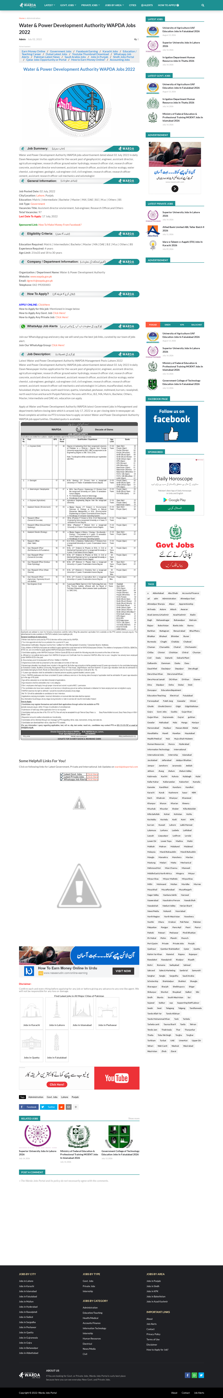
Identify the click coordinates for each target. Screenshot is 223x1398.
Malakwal (188, 846)
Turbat (163, 1040)
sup (171, 1002)
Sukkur (162, 1002)
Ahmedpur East (187, 598)
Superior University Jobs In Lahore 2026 (37, 1153)
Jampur (150, 765)
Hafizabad (163, 722)
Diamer (197, 679)
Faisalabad (188, 695)
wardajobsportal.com (126, 766)
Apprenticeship (186, 604)
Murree (197, 884)
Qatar (186, 949)
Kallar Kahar (153, 781)
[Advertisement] (79, 976)
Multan (174, 884)
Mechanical (185, 862)
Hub (168, 738)
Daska (177, 663)
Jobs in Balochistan (156, 1296)
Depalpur (179, 668)
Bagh (149, 620)
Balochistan (163, 625)
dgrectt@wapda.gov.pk (40, 280)
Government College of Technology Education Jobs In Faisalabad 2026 (120, 1153)
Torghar (190, 1035)
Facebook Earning (87, 51)
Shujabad (176, 992)
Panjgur (164, 927)
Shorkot (164, 992)
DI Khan (185, 679)
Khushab (151, 808)
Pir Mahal (151, 938)
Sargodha (174, 975)
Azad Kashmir (179, 614)
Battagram (164, 631)
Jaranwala (176, 765)
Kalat (198, 776)
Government (38, 203)
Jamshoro (163, 765)
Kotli (174, 819)
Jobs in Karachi (26, 1286)
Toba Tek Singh (164, 1035)
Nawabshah (152, 905)
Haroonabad (153, 728)
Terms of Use (153, 1339)
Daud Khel (152, 668)
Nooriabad (180, 911)
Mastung (151, 862)
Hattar (195, 728)
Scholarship (152, 981)
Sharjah (165, 986)
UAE (172, 1040)
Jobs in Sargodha (27, 1322)
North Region (153, 916)
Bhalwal (163, 636)
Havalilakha (152, 733)
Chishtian (173, 652)
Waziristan (152, 1051)
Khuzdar (164, 808)
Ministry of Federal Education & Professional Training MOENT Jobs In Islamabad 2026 (79, 1154)
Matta (173, 862)
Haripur (195, 722)
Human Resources (155, 744)
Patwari (161, 932)
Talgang (181, 1008)
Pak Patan (184, 922)
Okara (161, 922)
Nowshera (189, 916)
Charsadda (164, 647)
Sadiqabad (174, 965)
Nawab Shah (189, 900)
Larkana (164, 830)
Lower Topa (166, 841)
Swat (159, 1008)
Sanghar (151, 975)
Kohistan (178, 814)
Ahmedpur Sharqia (156, 604)
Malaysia (151, 852)
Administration (33, 18)
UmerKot (183, 1040)
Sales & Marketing (167, 970)
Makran (162, 846)
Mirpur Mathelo (170, 878)
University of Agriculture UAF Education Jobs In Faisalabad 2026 (181, 29)
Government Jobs (60, 51)
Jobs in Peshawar (27, 1327)
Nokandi (167, 911)
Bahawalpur (179, 620)
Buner (186, 636)
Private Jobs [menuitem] (89, 5)
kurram (150, 825)
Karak (161, 792)
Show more (134, 1118)
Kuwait (162, 825)
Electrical (174, 695)
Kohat (167, 814)
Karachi (151, 792)
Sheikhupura (178, 986)
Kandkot (189, 787)
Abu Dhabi (173, 593)
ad (148, 598)
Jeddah (189, 765)
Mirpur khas (153, 878)
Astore (163, 609)
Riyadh (191, 959)
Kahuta (175, 776)
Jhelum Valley (185, 771)
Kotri (183, 819)
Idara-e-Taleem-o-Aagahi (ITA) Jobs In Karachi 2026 (183, 243)
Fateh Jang (168, 701)
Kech (149, 798)
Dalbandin (152, 663)
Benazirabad (179, 631)
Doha (171, 684)
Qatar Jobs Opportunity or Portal (46, 59)
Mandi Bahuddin (188, 852)
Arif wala (151, 609)
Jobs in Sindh (153, 1286)
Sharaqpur (152, 986)
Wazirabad (188, 1046)
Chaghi (163, 641)
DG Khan (173, 679)
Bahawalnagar (163, 620)
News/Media (153, 911)
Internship (173, 755)
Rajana (181, 954)
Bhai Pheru (195, 631)
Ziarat (173, 1051)
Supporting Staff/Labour (188, 1002)
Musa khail (152, 889)
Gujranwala (168, 717)
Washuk (175, 1046)
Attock (173, 609)
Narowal (185, 895)
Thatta (150, 1035)
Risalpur (180, 959)
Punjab (75, 1097)
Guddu (174, 711)
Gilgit (178, 706)
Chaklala (175, 641)
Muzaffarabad (168, 889)
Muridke (185, 884)
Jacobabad (152, 760)
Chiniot (161, 652)
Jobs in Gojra (25, 1342)
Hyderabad (184, 744)
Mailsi (190, 841)
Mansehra (163, 857)
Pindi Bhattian (189, 932)
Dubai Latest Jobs (56, 54)
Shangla (193, 981)
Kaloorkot (184, 781)
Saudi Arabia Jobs (75, 56)
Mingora (180, 873)
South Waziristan (175, 997)
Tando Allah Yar (154, 1013)
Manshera (176, 857)
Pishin (163, 938)
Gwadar (151, 722)
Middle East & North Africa (159, 873)
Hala (175, 722)
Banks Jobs (178, 625)
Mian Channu (171, 868)
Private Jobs (178, 943)
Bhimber (175, 636)
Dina (149, 684)
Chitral (185, 652)
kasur (184, 792)
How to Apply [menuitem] (167, 5)
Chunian (197, 652)
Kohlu (189, 814)
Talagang (170, 1008)
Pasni (188, 927)
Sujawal (150, 1002)
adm (156, 598)
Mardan (189, 857)
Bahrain (193, 620)
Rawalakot (152, 959)
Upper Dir (196, 1040)
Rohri (150, 965)
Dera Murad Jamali (156, 679)
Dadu (158, 657)
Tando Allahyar (173, 1013)
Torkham (151, 1040)
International (180, 749)
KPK (182, 325)
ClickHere (44, 304)
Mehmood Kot (154, 868)
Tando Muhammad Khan (158, 1019)
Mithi (149, 884)
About (150, 1319)
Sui (189, 997)
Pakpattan (152, 927)
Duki (190, 684)
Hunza (171, 744)
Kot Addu (151, 819)
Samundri (196, 970)
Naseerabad (152, 900)
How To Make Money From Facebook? (60, 224)
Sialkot (188, 992)
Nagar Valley (153, 895)
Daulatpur (166, 668)
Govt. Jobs (52, 1097)
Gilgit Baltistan (191, 706)
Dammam (165, 663)
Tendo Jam (152, 1029)
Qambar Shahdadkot (169, 949)
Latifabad (187, 830)
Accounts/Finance (190, 593)
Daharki (168, 657)
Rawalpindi (166, 959)
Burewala (151, 641)
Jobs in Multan (26, 1301)
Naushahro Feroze (171, 900)
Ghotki (150, 706)
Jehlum (150, 771)
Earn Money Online (33, 51)
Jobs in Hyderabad (28, 1306)
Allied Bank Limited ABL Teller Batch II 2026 (183, 228)
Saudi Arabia (188, 975)
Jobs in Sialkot (26, 1317)
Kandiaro (177, 787)
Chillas (150, 652)
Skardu (160, 997)
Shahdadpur (168, 981)
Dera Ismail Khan (175, 674)
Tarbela (186, 1019)
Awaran (184, 609)
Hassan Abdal (182, 728)
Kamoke (151, 787)
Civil (149, 657)
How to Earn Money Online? (88, 59)
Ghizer (193, 701)
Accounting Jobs (120, 59)
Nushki (150, 922)
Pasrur (198, 927)
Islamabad (187, 755)
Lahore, (40, 195)
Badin (193, 614)
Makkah (151, 846)
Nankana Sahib (170, 895)
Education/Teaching (156, 695)
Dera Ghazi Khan (155, 674)
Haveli (165, 733)
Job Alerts (152, 1324)
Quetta (197, 949)
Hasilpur (167, 728)
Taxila (182, 1024)
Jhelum (171, 771)
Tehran (193, 1024)
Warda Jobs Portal (47, 1392)
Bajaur (150, 625)
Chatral (177, 647)
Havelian (176, 733)
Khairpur (173, 798)
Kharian (174, 803)
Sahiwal (186, 965)
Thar (178, 1029)
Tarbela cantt (153, 1024)
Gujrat (181, 717)
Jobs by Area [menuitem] (113, 5)
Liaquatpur (163, 835)
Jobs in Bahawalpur (28, 1348)
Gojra (150, 711)
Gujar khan (187, 711)
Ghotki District (164, 706)
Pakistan (197, 922)
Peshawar (174, 932)
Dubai (181, 684)
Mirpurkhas (187, 878)
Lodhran (176, 835)
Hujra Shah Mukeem (183, 738)
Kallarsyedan (169, 781)
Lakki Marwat (186, 825)
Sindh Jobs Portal (123, 56)
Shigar (192, 986)
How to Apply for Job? (157, 1349)
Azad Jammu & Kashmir (158, 614)
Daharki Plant (183, 657)
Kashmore (173, 792)
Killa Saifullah (153, 814)
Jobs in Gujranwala (28, 1337)
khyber (175, 808)
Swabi (150, 1008)
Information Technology (158, 749)
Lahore (64, 1097)
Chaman (151, 647)
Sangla (162, 975)
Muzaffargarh (185, 889)
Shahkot (182, 981)
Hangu (184, 722)
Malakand (175, 846)
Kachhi (164, 776)
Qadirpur (151, 949)
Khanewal (186, 798)
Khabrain (160, 798)
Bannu (190, 625)
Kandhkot (163, 787)
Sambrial (184, 970)
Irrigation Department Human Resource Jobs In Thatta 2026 (179, 59)
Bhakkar (151, 636)
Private (165, 943)
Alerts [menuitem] (148, 5)
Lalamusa (151, 830)
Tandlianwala (196, 1008)
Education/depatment (171, 690)
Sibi (197, 992)
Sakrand (151, 970)
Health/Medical (154, 738)
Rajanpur (193, 954)
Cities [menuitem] (132, 5)
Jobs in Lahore (26, 1281)
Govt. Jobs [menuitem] (67, 5)
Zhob (164, 1051)
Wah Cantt (162, 1046)
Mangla (150, 857)
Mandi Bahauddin (168, 852)
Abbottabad (158, 593)
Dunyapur (152, 690)
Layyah (150, 835)
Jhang (161, 771)
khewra (185, 803)
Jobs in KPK (152, 1291)
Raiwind (170, 954)
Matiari (163, 862)
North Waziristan (172, 916)
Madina (179, 841)
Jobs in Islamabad (28, 1291)
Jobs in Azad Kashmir (157, 1301)
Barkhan (151, 631)
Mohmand (161, 884)
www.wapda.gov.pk (41, 276)
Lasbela (175, 830)
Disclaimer (152, 1344)
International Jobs (155, 755)
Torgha (178, 1035)
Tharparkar (190, 1029)
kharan (163, 803)
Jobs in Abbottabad (28, 1353)
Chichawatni (190, 647)
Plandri (173, 938)
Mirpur (191, 873)
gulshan (191, 717)
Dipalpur (160, 684)
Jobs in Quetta (26, 1332)
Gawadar (181, 701)
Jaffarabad (166, 760)
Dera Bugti (193, 668)
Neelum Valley (169, 905)
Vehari (150, 1046)
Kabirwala (152, 776)
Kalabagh (187, 776)
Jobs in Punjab (99, 56)
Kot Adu (164, 819)
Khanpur (151, 803)
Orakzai (172, 922)
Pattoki (150, 932)
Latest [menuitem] (48, 5)
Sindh (167, 325)
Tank (176, 1019)
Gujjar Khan (152, 717)
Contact (151, 1329)
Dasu (186, 663)
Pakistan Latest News (47, 56)
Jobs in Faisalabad (28, 1296)
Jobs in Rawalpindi (28, 1312)
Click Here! (59, 313)
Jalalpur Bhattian (183, 760)
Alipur (172, 604)
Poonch (185, 938)
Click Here (92, 774)
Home (22, 18)
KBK (194, 792)
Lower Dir (151, 841)
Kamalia (196, 781)
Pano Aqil (176, 927)
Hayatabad (190, 733)
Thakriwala (167, 1029)
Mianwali (186, 868)
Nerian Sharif (186, 905)
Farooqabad (153, 701)
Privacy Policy (153, 1334)
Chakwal (187, 641)
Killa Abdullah (189, 808)
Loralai (188, 835)
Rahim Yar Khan (154, 954)
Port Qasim (152, 943)
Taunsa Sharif (170, 1024)
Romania (161, 965)
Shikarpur (151, 992)
